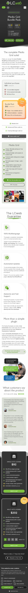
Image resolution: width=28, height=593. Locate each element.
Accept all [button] (7, 587)
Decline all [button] (21, 587)
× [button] (26, 567)
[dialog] (14, 579)
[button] (14, 136)
